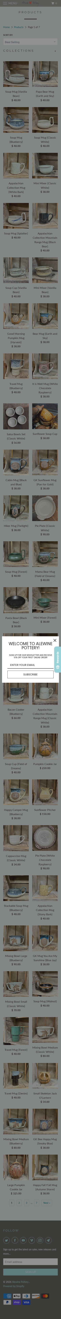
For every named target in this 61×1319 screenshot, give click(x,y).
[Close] (55, 640)
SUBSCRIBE (30, 674)
